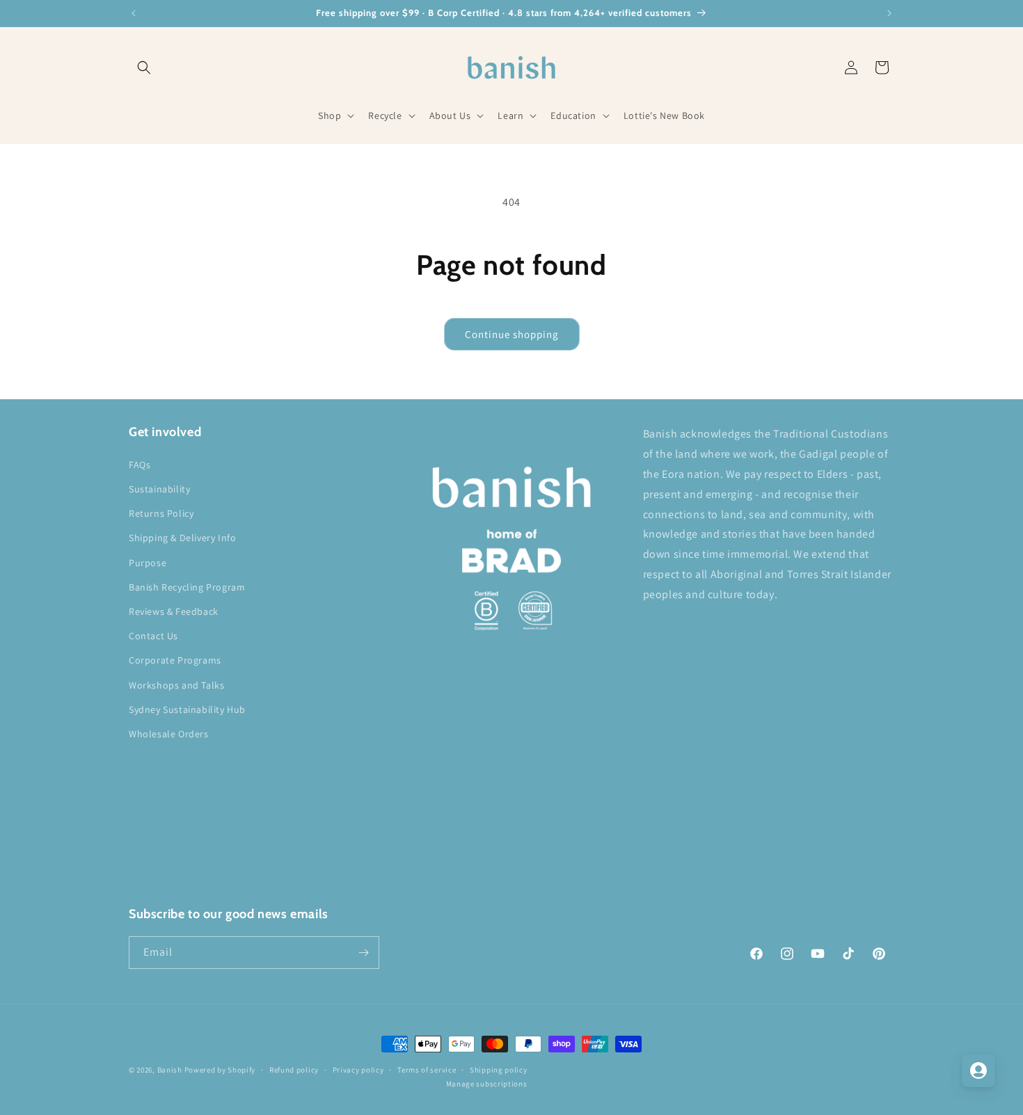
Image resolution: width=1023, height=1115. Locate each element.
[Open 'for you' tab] (978, 1070)
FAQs (139, 464)
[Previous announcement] (133, 13)
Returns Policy (161, 513)
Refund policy (294, 1070)
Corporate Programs (175, 660)
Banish (169, 1070)
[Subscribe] (363, 952)
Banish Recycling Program (187, 587)
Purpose (147, 562)
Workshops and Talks (176, 685)
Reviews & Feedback (174, 611)
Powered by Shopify (220, 1070)
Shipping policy (499, 1070)
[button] (144, 67)
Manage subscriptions (487, 1084)
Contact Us (153, 635)
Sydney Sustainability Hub (187, 709)
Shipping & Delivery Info (182, 537)
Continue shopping (512, 334)
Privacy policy (358, 1070)
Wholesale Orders (169, 734)
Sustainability (159, 489)
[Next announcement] (889, 13)
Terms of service (426, 1070)
